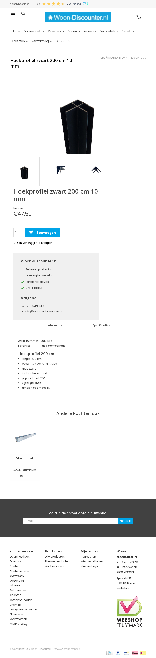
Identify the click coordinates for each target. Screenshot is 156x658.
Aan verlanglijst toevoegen (34, 243)
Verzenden (17, 581)
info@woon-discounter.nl (43, 311)
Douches (54, 31)
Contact (15, 566)
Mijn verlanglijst (91, 566)
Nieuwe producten (57, 561)
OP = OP (61, 41)
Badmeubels (32, 31)
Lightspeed (73, 649)
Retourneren (18, 590)
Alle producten (55, 557)
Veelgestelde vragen (23, 609)
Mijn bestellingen (92, 561)
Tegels (126, 31)
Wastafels (107, 31)
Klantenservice (19, 571)
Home (16, 31)
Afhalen (15, 585)
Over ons (15, 561)
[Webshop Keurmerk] (132, 611)
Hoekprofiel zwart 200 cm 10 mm (126, 57)
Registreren (88, 557)
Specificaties (101, 325)
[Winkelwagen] (138, 17)
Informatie (54, 325)
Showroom (17, 576)
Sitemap (15, 605)
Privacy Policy (18, 624)
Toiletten (18, 41)
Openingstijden (20, 557)
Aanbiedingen (54, 566)
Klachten (15, 595)
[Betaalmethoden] (109, 653)
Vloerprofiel (24, 458)
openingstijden (20, 4)
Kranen (89, 31)
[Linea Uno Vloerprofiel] (25, 438)
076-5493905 (34, 306)
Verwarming (40, 41)
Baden (72, 31)
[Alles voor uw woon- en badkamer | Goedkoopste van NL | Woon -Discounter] (78, 17)
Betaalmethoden (21, 600)
